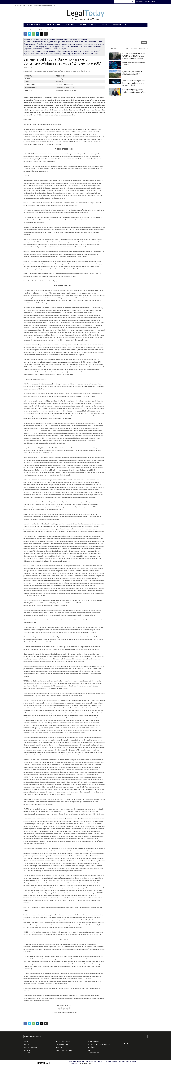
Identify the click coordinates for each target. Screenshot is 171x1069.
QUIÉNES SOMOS (91, 1062)
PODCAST (27, 1053)
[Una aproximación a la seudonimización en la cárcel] (115, 65)
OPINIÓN (58, 1053)
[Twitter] (29, 34)
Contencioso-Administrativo (47, 30)
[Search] (133, 2)
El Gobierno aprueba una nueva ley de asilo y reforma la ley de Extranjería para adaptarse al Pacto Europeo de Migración (134, 91)
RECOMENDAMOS (93, 1053)
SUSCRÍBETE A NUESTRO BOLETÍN (99, 1044)
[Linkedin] (37, 34)
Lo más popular (143, 48)
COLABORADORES (93, 1041)
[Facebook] (25, 34)
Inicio (25, 30)
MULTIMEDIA (28, 1050)
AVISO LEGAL (81, 1062)
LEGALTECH (59, 1047)
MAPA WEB (100, 1062)
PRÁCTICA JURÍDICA (62, 1044)
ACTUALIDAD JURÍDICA (63, 1041)
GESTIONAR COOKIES (125, 1062)
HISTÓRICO (91, 1047)
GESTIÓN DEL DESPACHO (64, 1050)
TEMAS (26, 1041)
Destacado (134, 48)
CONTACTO (72, 1062)
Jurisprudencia (33, 30)
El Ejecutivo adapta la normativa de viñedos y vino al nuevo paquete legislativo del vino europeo (132, 73)
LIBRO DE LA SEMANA (30, 1047)
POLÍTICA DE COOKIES (111, 1062)
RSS (89, 1050)
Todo (127, 48)
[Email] (41, 34)
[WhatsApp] (33, 34)
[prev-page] (110, 99)
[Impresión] (46, 34)
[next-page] (113, 99)
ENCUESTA (27, 1044)
